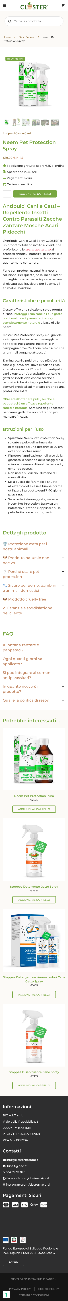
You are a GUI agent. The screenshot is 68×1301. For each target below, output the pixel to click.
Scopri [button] (13, 1262)
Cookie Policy (48, 1289)
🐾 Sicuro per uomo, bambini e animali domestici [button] (29, 588)
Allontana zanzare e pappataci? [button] (21, 647)
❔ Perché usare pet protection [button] (21, 574)
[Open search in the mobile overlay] (34, 21)
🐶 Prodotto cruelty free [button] (24, 599)
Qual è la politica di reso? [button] (26, 700)
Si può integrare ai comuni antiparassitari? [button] (27, 675)
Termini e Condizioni (34, 1295)
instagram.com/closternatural (28, 1184)
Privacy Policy (20, 1289)
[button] (4, 5)
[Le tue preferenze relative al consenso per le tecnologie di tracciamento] (6, 1294)
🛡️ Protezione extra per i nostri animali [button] (25, 546)
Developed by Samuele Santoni (34, 1279)
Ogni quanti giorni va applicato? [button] (22, 661)
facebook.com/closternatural (27, 1178)
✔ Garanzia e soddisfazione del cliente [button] (27, 610)
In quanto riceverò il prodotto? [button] (21, 689)
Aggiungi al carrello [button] (34, 809)
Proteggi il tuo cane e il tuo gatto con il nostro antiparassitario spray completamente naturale (32, 318)
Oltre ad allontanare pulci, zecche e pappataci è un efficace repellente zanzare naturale (29, 403)
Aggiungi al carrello (35, 194)
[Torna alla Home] (34, 5)
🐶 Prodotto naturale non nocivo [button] (26, 560)
